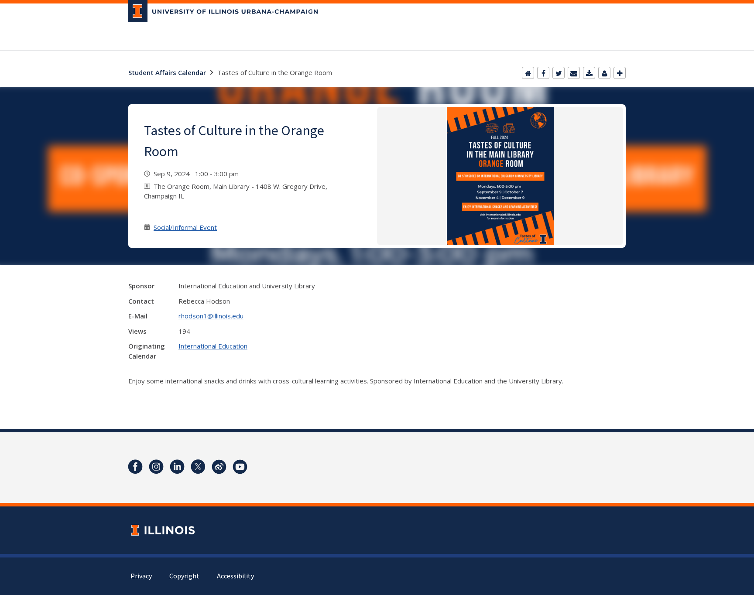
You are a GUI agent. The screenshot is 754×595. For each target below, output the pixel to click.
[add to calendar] (589, 73)
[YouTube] (240, 466)
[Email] (574, 73)
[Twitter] (558, 73)
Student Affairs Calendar (167, 72)
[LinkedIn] (177, 466)
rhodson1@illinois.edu (210, 315)
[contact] (604, 73)
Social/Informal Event (185, 227)
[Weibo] (219, 466)
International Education (212, 346)
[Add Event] (619, 73)
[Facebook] (543, 73)
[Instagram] (156, 466)
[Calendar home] (528, 73)
